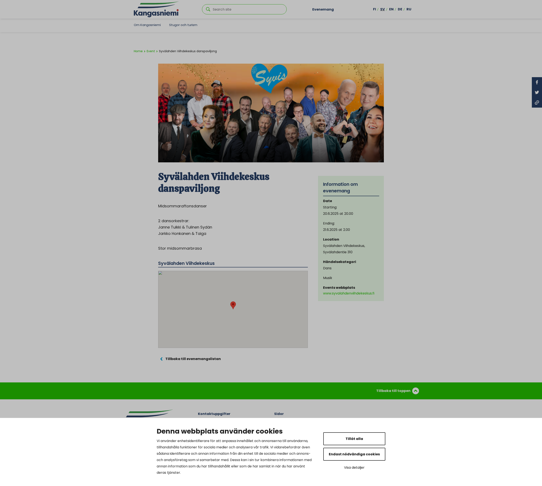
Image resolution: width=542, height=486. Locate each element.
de (400, 9)
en (391, 9)
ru (408, 9)
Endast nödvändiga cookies (354, 454)
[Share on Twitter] (537, 92)
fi (374, 9)
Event (151, 51)
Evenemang (323, 9)
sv (382, 9)
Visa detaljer (354, 467)
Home (138, 51)
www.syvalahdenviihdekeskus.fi (348, 293)
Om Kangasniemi (147, 25)
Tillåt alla (354, 438)
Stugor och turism (183, 25)
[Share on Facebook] (537, 82)
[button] (233, 305)
